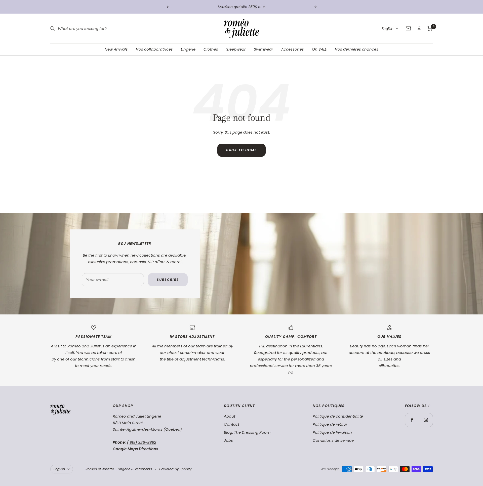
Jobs (228, 440)
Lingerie (188, 49)
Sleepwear (236, 49)
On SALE (319, 49)
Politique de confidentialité (338, 416)
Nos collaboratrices (154, 49)
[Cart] (430, 28)
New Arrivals (116, 49)
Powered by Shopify (175, 469)
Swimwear (263, 49)
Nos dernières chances (356, 49)
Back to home (241, 150)
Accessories (292, 49)
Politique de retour (330, 424)
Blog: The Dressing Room (247, 432)
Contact (231, 424)
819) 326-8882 (143, 442)
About (229, 416)
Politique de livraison (332, 432)
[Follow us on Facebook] (412, 420)
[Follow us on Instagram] (426, 420)
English (387, 28)
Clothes (211, 49)
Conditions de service (333, 440)
